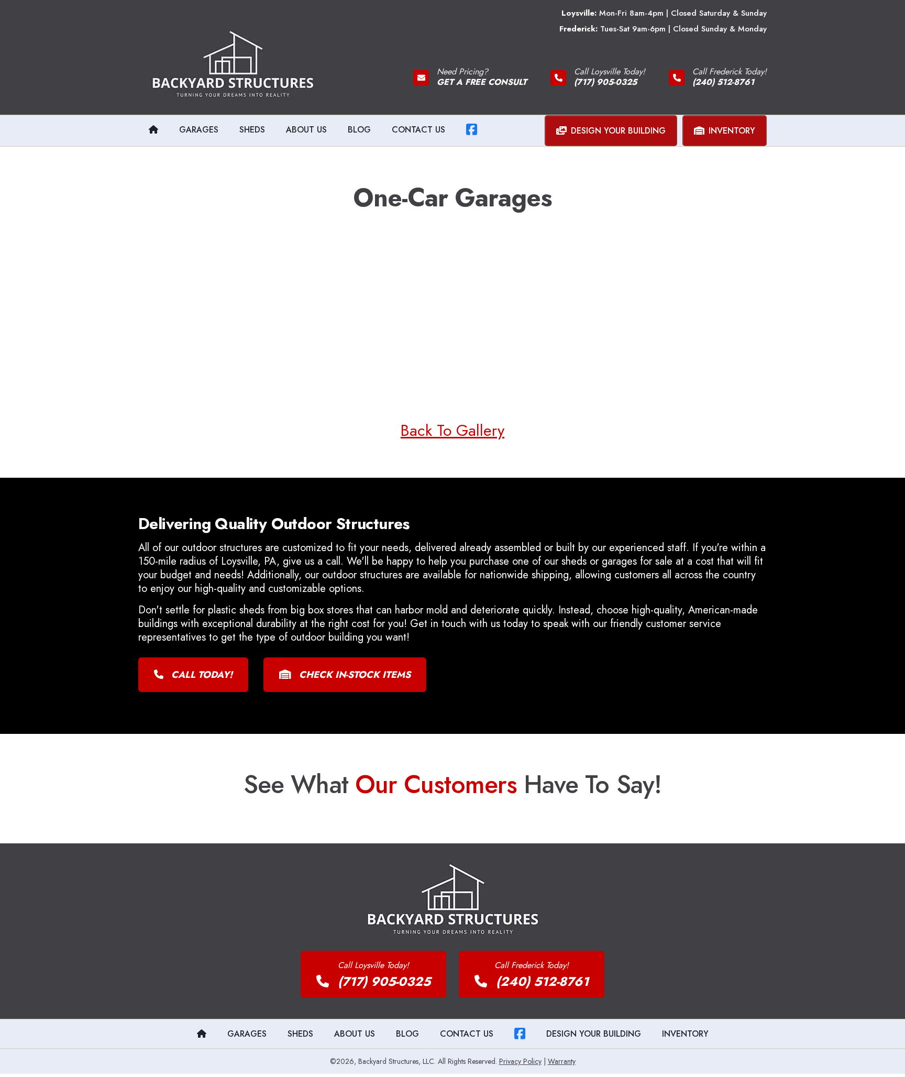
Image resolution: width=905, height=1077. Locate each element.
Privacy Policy (520, 1061)
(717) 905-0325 (382, 981)
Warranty (562, 1061)
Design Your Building (618, 131)
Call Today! (201, 675)
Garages (198, 130)
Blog (359, 130)
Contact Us (418, 130)
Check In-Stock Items (353, 675)
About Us (306, 130)
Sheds (252, 130)
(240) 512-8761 (540, 981)
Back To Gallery (452, 430)
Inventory (732, 131)
